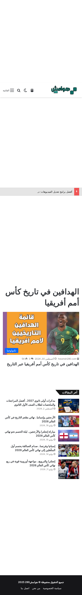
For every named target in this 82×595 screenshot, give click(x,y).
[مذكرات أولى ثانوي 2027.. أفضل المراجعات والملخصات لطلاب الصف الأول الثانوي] (68, 406)
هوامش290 (31, 582)
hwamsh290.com (67, 358)
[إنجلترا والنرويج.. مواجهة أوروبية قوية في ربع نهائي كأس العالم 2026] (68, 469)
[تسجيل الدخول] (32, 91)
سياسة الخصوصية (52, 588)
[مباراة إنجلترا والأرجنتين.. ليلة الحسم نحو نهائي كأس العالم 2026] (68, 436)
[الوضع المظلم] (25, 91)
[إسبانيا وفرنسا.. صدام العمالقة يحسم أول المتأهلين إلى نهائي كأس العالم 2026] (68, 450)
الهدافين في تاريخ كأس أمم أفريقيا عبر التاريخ (43, 364)
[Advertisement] (41, 41)
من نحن (36, 588)
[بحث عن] (19, 91)
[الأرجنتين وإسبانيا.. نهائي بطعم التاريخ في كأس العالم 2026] (68, 421)
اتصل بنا (25, 588)
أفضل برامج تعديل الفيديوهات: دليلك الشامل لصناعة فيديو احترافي (37, 191)
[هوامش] (64, 90)
